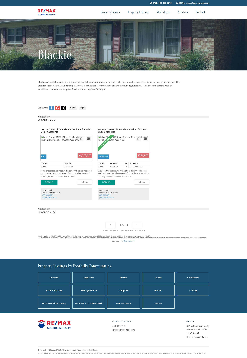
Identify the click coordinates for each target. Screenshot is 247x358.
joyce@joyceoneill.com (123, 329)
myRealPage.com (128, 241)
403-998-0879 (47, 195)
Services (183, 12)
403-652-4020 (200, 329)
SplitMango (93, 350)
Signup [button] (73, 107)
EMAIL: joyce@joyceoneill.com (194, 2)
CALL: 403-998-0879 (162, 2)
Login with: (43, 108)
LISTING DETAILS (49, 182)
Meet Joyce (163, 12)
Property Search (110, 12)
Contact (200, 12)
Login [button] (82, 107)
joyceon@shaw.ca (49, 197)
